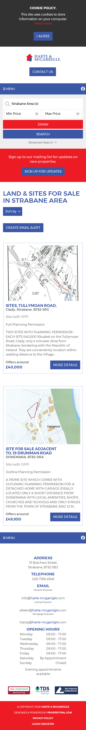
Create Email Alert (23, 228)
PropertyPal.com (59, 712)
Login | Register (43, 723)
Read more (43, 23)
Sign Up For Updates (43, 171)
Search (43, 134)
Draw (43, 124)
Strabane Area (25, 103)
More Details (65, 365)
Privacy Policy (43, 718)
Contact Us (42, 72)
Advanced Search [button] (40, 142)
